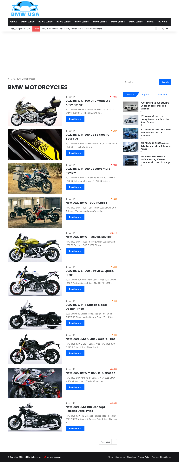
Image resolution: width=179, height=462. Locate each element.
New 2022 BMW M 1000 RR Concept (90, 373)
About (110, 457)
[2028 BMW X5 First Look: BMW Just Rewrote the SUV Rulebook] (130, 133)
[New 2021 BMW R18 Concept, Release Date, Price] (35, 417)
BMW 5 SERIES (100, 21)
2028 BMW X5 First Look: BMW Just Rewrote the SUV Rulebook (156, 132)
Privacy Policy (144, 457)
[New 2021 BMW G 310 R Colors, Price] (35, 349)
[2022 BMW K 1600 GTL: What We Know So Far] (35, 110)
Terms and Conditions (161, 457)
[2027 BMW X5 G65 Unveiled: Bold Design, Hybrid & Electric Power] (130, 147)
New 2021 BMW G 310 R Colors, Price (91, 339)
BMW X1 (151, 21)
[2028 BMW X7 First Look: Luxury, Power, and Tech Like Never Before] (130, 120)
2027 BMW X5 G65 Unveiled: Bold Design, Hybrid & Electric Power (155, 146)
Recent (130, 94)
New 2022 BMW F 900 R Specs (86, 203)
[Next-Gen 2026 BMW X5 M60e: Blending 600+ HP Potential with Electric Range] (130, 160)
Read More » (75, 119)
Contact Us (120, 457)
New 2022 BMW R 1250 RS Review (88, 237)
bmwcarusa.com (54, 457)
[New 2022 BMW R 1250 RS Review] (35, 246)
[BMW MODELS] (25, 8)
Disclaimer (131, 457)
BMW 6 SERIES (118, 21)
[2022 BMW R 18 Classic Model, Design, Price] (35, 315)
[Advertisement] (89, 53)
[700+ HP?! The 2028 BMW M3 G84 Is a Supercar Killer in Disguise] (130, 107)
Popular (145, 94)
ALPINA (13, 21)
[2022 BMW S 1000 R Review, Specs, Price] (35, 281)
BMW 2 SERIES (45, 21)
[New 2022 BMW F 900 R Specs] (35, 212)
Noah (70, 97)
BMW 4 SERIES (82, 21)
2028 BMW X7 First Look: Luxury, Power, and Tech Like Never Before (155, 119)
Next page (105, 442)
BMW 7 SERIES (136, 21)
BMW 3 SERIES (63, 21)
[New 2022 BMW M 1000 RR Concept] (35, 383)
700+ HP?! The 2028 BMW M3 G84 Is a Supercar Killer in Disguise (155, 106)
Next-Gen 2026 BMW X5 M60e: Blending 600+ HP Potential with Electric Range (155, 159)
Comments (162, 94)
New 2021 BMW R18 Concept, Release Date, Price (86, 409)
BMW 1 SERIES (28, 21)
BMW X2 (162, 21)
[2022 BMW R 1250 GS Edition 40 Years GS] (35, 144)
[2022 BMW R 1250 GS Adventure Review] (35, 178)
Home (12, 79)
